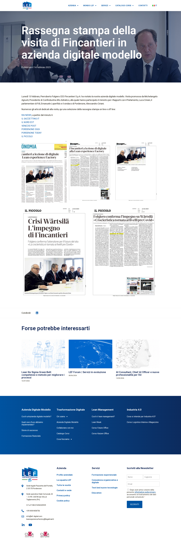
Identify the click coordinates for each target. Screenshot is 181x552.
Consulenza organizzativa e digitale (105, 481)
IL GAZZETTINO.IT (30, 118)
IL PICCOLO (27, 136)
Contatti (143, 5)
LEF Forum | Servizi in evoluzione (87, 372)
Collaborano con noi (65, 428)
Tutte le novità (64, 485)
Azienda (72, 5)
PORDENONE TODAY (31, 132)
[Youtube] (30, 524)
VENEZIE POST (29, 125)
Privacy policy (63, 495)
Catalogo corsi (123, 5)
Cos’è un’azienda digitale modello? (36, 416)
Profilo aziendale (65, 475)
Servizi (104, 5)
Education (96, 493)
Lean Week (96, 422)
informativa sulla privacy (145, 492)
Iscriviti (134, 504)
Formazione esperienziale (104, 475)
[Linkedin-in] (23, 524)
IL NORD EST (28, 122)
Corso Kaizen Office (100, 433)
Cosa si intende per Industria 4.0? (141, 416)
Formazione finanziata (31, 436)
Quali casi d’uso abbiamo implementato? (32, 423)
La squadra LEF (64, 480)
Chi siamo (61, 416)
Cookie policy (63, 500)
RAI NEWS (27, 115)
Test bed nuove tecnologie (105, 487)
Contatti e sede (64, 490)
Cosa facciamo (63, 439)
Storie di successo (30, 430)
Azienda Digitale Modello (67, 422)
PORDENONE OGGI (31, 129)
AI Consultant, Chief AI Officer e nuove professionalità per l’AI (137, 373)
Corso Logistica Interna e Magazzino (143, 422)
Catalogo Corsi (63, 433)
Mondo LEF (88, 5)
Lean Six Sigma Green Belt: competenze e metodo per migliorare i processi (43, 375)
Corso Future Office (100, 428)
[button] (37, 313)
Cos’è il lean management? (103, 416)
